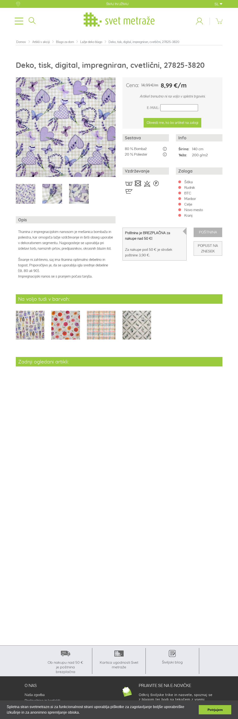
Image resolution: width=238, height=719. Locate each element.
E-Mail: (153, 107)
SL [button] (217, 4)
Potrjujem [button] (215, 710)
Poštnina (208, 232)
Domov (21, 42)
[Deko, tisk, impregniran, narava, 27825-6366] (136, 328)
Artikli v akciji (41, 42)
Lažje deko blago (91, 42)
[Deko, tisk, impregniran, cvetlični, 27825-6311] (65, 328)
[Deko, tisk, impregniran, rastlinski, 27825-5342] (30, 328)
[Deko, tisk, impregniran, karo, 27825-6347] (101, 328)
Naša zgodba (35, 695)
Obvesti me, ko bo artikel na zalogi (172, 122)
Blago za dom (65, 42)
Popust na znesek (208, 248)
